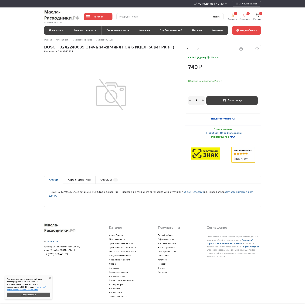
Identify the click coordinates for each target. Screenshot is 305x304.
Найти (216, 16)
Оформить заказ (166, 239)
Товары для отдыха (118, 296)
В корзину (235, 100)
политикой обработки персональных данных (26, 288)
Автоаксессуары (117, 276)
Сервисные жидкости (119, 260)
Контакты (217, 30)
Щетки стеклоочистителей (122, 280)
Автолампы (114, 288)
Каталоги (144, 30)
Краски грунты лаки (118, 272)
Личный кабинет (248, 3)
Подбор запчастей (171, 30)
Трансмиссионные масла (121, 243)
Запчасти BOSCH (104, 40)
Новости (162, 264)
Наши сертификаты (84, 30)
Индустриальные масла (120, 255)
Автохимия (114, 268)
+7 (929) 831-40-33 (210, 3)
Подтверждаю (28, 295)
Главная (48, 40)
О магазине (56, 30)
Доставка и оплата (117, 30)
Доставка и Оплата (167, 243)
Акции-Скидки (116, 235)
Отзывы (197, 30)
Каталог (98, 16)
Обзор (53, 179)
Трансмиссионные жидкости (122, 247)
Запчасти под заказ (82, 40)
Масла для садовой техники (122, 251)
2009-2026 (52, 241)
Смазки (112, 264)
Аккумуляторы (116, 284)
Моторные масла (117, 239)
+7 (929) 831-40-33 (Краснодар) (223, 133)
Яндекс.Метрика (250, 247)
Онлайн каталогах (194, 192)
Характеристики (79, 179)
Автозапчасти (62, 40)
